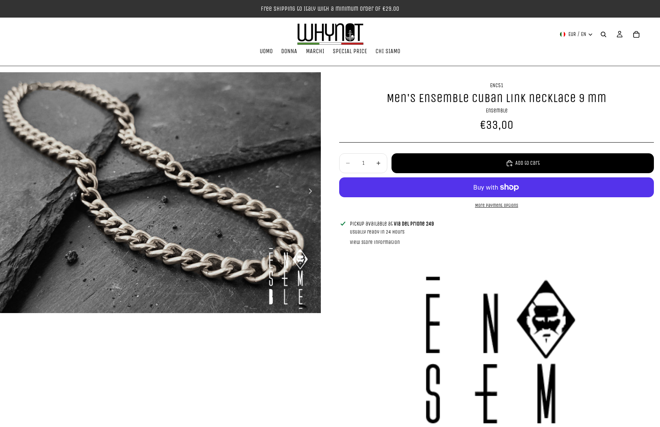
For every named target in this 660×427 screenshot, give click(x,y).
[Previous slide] (8, 192)
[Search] (603, 34)
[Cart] (636, 34)
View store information (375, 242)
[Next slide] (312, 192)
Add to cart (527, 163)
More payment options (496, 205)
